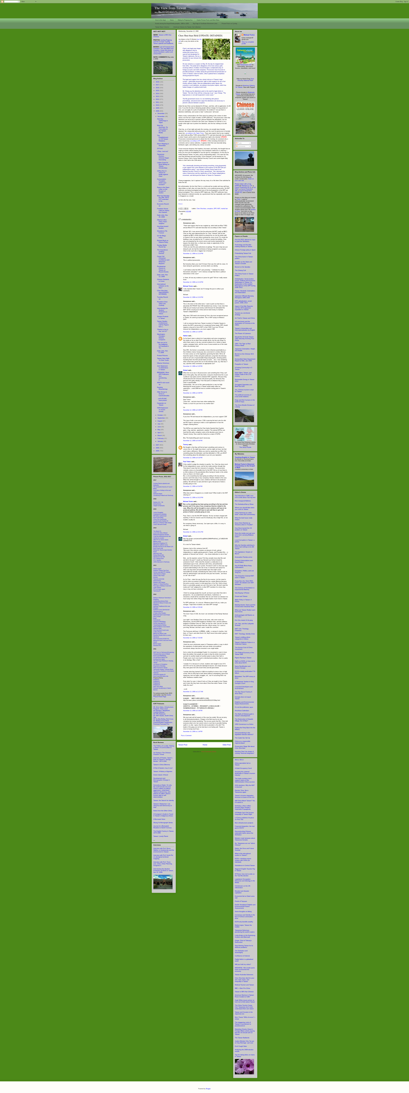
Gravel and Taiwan (241, 596)
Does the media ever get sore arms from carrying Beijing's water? (245, 534)
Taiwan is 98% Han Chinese (244, 991)
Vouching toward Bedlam (162, 227)
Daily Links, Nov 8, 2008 (162, 351)
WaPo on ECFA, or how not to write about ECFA (245, 662)
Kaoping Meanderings (162, 388)
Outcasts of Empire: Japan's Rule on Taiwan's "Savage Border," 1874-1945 (162, 759)
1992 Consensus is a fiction (244, 724)
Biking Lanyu (157, 541)
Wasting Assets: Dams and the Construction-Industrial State (245, 605)
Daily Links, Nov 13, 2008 (162, 275)
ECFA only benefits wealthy (244, 922)
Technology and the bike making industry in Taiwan (243, 245)
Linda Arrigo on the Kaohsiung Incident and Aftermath (245, 936)
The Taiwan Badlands (242, 1038)
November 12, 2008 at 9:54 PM (192, 486)
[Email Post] (181, 213)
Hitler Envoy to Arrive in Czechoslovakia (163, 393)
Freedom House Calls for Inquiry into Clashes (163, 210)
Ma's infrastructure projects (244, 823)
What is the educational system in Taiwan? (243, 854)
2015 (158, 90)
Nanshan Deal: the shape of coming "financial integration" (244, 752)
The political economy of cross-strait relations (243, 395)
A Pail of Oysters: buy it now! (163, 768)
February (161, 438)
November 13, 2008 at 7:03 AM (192, 638)
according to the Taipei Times (195, 133)
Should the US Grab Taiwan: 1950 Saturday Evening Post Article (244, 338)
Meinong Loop (157, 553)
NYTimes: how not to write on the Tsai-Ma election (245, 875)
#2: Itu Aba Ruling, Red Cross (163, 719)
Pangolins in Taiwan (241, 364)
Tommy (185, 444)
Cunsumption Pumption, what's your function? (161, 181)
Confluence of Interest (242, 956)
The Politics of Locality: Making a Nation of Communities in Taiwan (163, 747)
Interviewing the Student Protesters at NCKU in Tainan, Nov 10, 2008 (163, 870)
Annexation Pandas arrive (243, 557)
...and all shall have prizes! (162, 399)
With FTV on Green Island (160, 539)
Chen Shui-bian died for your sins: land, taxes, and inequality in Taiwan (244, 979)
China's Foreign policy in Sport (245, 250)
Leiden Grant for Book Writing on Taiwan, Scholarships (163, 165)
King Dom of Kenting (159, 666)
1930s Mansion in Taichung (161, 562)
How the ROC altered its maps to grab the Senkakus (245, 240)
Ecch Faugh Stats (241, 1046)
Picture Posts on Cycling (229, 23)
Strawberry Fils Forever (162, 232)
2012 (158, 99)
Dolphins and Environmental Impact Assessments (244, 703)
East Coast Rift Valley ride (160, 676)
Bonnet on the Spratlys (242, 267)
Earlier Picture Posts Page (162, 695)
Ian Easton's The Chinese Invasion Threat (162, 753)
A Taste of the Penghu (159, 613)
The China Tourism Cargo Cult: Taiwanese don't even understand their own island (244, 1007)
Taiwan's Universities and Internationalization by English (245, 329)
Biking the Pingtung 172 (160, 543)
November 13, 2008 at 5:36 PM (192, 710)
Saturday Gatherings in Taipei (162, 120)
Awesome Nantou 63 (159, 674)
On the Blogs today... (161, 236)
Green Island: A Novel (160, 775)
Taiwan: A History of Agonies (162, 771)
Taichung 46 (157, 591)
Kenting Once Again (159, 659)
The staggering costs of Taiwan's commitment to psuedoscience (243, 1024)
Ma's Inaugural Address (243, 501)
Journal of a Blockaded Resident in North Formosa (162, 827)
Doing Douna (157, 504)
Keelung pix (156, 620)
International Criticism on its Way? (162, 286)
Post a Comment (186, 735)
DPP (215, 208)
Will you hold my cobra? (243, 964)
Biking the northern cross (160, 545)
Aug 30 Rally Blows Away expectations (243, 566)
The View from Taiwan (170, 8)
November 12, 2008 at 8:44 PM (192, 440)
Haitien (185, 336)
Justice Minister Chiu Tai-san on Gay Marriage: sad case (244, 1042)
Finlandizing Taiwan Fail (243, 253)
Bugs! (155, 618)
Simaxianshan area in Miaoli (161, 654)
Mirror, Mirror (239, 760)
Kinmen (155, 577)
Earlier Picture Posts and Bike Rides (208, 20)
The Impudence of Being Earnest (162, 251)
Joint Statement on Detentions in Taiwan (162, 367)
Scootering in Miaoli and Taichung (163, 495)
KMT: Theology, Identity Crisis (245, 634)
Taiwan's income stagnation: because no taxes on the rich (244, 796)
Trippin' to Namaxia (159, 505)
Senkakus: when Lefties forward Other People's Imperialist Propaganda (243, 807)
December (161, 113)
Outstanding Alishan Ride (160, 601)
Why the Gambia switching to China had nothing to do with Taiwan (244, 546)
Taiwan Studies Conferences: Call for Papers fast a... (163, 323)
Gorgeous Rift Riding (159, 621)
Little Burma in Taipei (159, 574)
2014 (158, 93)
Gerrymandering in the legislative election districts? (244, 733)
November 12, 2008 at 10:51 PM (193, 532)
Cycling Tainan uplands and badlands (163, 42)
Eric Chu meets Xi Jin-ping (244, 620)
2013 (158, 96)
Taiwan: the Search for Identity (163, 800)
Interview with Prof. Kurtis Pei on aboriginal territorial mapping (163, 856)
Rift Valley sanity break (159, 516)
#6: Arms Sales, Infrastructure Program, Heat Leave (163, 708)
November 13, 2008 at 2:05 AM (192, 607)
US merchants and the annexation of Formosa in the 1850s (245, 323)
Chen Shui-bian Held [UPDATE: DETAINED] (163, 292)
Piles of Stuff (157, 616)
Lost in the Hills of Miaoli (160, 533)
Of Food (160, 148)
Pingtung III (156, 683)
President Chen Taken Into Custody (162, 303)
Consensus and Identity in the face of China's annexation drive (245, 916)
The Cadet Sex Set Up (242, 738)
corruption (210, 208)
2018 (158, 82)
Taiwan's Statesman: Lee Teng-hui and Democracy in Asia (162, 805)
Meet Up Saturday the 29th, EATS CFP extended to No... (163, 198)
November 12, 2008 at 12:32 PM (193, 297)
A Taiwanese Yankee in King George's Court (244, 682)
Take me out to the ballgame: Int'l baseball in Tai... (163, 345)
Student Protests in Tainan (162, 317)
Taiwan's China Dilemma (161, 764)
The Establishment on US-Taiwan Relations (162, 138)
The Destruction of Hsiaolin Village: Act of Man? (244, 720)
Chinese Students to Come (163, 280)
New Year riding (158, 686)
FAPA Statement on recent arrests (162, 409)
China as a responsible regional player (242, 742)
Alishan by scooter (158, 538)
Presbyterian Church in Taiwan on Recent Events (162, 269)
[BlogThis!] (181, 209)
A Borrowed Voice (159, 819)
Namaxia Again (157, 493)
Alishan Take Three (159, 575)
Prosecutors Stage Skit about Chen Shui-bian (244, 747)
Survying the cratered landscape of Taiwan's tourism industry (245, 773)
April (159, 432)
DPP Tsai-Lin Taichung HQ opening (163, 652)
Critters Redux (157, 632)
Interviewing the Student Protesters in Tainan (162, 310)
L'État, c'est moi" (162, 151)
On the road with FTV (159, 623)
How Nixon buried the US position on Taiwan (243, 529)
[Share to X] (183, 209)
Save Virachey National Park (245, 79)
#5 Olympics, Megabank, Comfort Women (161, 711)
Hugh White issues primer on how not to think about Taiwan (245, 1001)
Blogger (208, 1088)
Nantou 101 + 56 (158, 502)
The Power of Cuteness (243, 333)
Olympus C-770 (247, 185)
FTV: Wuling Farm (158, 558)
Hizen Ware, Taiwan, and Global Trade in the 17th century (243, 374)
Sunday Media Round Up (162, 246)
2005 (158, 451)
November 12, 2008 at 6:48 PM (192, 410)
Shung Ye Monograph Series (163, 822)
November (161, 116)
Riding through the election (161, 534)
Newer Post (182, 745)
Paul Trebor (187, 461)
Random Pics (157, 645)
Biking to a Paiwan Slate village (162, 522)
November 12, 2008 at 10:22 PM (193, 497)
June (159, 427)
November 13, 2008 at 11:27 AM (193, 691)
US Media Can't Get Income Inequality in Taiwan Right (244, 813)
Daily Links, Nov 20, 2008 (162, 216)
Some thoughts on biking (243, 911)
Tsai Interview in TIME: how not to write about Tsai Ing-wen (245, 496)
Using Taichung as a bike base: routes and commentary (245, 513)
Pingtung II (156, 681)
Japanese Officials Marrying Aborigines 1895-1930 (244, 296)
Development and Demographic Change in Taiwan (161, 779)
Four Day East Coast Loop (161, 630)
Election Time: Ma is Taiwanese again (241, 791)
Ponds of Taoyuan (241, 901)
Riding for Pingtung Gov (185, 20)
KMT (218, 208)
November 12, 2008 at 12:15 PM (193, 253)
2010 (158, 105)
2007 (158, 445)
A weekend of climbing (159, 514)
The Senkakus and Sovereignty (241, 951)
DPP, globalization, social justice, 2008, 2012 (243, 302)
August (160, 421)
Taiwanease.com (245, 65)
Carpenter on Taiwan (161, 404)
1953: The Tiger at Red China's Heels (243, 344)
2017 (158, 85)
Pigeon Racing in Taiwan (243, 658)
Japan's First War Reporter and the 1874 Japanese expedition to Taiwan (244, 307)
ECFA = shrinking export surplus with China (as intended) (243, 860)
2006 (158, 448)
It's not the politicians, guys (244, 707)
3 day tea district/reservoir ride (162, 536)
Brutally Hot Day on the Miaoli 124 (163, 546)
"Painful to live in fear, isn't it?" (162, 330)
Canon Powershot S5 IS (243, 187)
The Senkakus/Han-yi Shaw (244, 504)
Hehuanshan (157, 580)
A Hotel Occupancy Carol (243, 768)
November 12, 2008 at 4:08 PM (192, 393)
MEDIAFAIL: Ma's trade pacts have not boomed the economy (245, 969)
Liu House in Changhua (160, 664)
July (159, 424)
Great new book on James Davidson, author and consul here (163, 51)
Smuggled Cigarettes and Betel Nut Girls (243, 385)
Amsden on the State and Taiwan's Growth (243, 262)
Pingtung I (156, 679)
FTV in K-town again (159, 589)
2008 (158, 111)
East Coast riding (158, 517)
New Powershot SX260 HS (161, 638)
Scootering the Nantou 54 (160, 521)
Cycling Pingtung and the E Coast (162, 41)
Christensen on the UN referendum (242, 886)
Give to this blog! (160, 20)
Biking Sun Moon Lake (159, 633)
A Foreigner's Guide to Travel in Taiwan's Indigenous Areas (163, 815)
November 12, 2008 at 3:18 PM (192, 332)
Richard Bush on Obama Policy (162, 241)
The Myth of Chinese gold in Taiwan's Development (244, 715)
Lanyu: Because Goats (159, 524)
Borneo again (157, 643)
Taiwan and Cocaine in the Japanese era (244, 1013)
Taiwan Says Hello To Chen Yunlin (163, 359)
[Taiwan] (180, 203)
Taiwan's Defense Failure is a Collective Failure (245, 643)
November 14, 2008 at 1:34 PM (192, 731)
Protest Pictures (162, 355)
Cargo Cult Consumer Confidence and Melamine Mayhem (163, 260)
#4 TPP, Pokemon (159, 714)
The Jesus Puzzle (245, 447)
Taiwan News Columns (162, 27)
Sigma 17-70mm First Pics (160, 584)
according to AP (195, 141)
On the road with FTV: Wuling (161, 572)
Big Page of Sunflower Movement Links (205, 23)
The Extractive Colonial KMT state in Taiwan (244, 576)
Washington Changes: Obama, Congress (161, 336)
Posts (239, 143)
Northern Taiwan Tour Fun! (161, 570)
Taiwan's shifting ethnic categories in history (242, 638)
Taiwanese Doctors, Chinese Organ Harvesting (163, 156)
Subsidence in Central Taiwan (245, 865)
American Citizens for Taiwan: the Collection (187, 27)
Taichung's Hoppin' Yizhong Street (163, 669)
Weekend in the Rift (159, 556)
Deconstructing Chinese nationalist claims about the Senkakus (244, 833)
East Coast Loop (158, 548)
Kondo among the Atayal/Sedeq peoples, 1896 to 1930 (172, 23)
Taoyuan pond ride (158, 579)
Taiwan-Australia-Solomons (244, 974)
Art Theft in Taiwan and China (245, 318)
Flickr (238, 199)
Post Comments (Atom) (209, 751)
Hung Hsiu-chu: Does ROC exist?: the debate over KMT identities (244, 582)
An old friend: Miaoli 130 (160, 657)
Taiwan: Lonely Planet (160, 836)
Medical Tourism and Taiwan (244, 985)
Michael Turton (188, 286)
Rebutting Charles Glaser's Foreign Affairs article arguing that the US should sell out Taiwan (245, 1031)
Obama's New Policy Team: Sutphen (162, 221)
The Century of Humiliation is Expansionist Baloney (244, 588)
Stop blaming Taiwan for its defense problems (244, 946)
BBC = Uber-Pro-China (242, 988)
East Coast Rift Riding (159, 655)
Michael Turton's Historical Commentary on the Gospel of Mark (245, 465)
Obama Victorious (163, 363)
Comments (241, 146)
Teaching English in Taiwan (245, 457)
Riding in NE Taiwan (159, 582)
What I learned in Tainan (160, 667)
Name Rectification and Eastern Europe (243, 667)
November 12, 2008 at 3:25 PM (192, 366)
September (161, 418)
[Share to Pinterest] (187, 209)
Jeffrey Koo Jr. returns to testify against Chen (162, 173)
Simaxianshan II (158, 611)
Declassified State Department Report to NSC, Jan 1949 (245, 360)
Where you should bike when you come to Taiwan (244, 508)
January (160, 441)
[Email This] (179, 209)
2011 (157, 102)
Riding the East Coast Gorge (161, 614)
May (159, 429)
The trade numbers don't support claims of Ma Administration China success (245, 780)
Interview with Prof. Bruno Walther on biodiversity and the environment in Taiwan (163, 850)
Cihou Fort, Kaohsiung (159, 519)
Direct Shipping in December (163, 144)
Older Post (227, 745)
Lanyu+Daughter (158, 512)
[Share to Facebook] (185, 209)
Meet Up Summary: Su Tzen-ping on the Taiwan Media (162, 129)
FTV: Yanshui (157, 560)
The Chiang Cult (240, 270)
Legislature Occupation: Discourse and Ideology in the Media (245, 880)
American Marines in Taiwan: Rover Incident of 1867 (244, 996)
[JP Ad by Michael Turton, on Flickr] (244, 440)
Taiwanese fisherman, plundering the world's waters (245, 931)
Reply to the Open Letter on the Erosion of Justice (163, 190)
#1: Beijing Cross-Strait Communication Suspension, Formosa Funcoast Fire (163, 722)
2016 (158, 87)
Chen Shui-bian (201, 208)
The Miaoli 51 (157, 531)
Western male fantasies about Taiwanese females (245, 839)
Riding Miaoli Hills (158, 555)
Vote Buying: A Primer (242, 593)
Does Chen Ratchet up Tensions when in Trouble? (244, 524)
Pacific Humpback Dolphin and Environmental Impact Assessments (245, 906)
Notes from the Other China (162, 810)
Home (172, 20)
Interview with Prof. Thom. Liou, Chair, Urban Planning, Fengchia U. (162, 863)
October (160, 415)
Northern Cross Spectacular (161, 609)
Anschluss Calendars (242, 710)
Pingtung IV (156, 684)
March (160, 435)
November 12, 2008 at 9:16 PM (192, 457)
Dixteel (185, 370)
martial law (224, 208)
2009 (158, 108)
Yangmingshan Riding (159, 625)
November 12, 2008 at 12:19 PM (193, 282)
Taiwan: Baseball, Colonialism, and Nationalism (245, 291)
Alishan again (157, 568)
